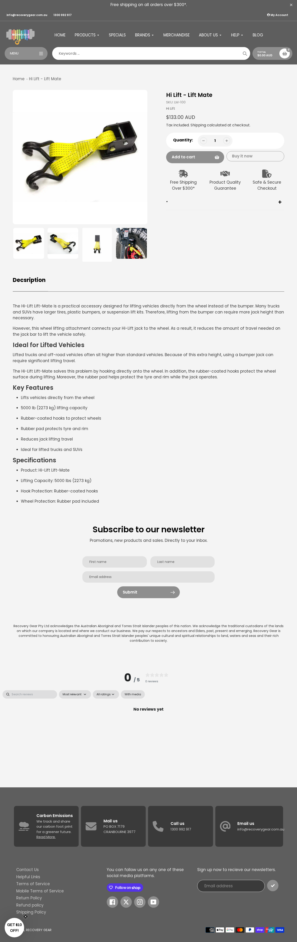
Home (19, 79)
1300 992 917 (62, 15)
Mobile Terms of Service (40, 891)
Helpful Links (28, 877)
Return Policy (29, 898)
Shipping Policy (31, 912)
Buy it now (242, 156)
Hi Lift (170, 108)
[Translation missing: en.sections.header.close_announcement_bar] (291, 5)
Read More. (46, 836)
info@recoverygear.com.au (26, 15)
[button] (14, 927)
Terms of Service (33, 884)
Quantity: (183, 140)
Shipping (198, 125)
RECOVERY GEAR (39, 930)
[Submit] (272, 885)
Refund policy (30, 905)
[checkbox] (133, 694)
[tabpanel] (148, 725)
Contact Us (27, 869)
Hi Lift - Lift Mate (45, 79)
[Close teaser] (25, 916)
